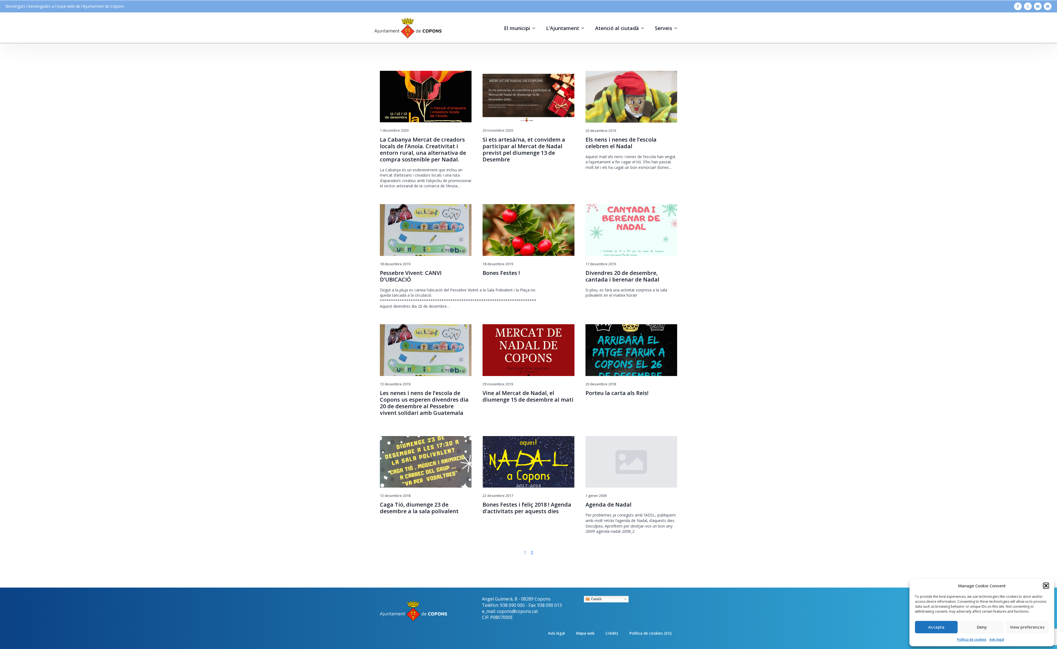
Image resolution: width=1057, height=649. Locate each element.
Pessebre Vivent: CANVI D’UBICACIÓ (411, 276)
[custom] (1047, 6)
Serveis (663, 28)
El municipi (517, 28)
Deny (982, 627)
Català (595, 599)
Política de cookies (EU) (650, 633)
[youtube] (1038, 6)
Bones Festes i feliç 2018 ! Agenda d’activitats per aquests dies (527, 508)
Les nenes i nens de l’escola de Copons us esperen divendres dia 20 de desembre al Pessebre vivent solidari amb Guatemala (424, 403)
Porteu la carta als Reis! (617, 393)
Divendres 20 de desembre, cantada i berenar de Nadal (622, 276)
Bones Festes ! (501, 273)
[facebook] (1018, 6)
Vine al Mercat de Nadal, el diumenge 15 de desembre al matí (528, 396)
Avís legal (996, 639)
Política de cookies (972, 639)
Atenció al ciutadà (617, 28)
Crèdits (612, 633)
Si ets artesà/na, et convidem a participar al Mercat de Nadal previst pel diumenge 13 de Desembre (524, 149)
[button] (1046, 585)
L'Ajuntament (562, 28)
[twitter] (1028, 6)
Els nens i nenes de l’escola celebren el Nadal (620, 143)
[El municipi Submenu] (535, 28)
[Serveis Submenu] (677, 28)
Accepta (936, 627)
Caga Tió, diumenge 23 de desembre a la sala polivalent (419, 508)
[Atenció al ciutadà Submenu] (644, 28)
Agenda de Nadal (608, 504)
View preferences (1027, 627)
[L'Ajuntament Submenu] (584, 28)
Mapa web (585, 633)
